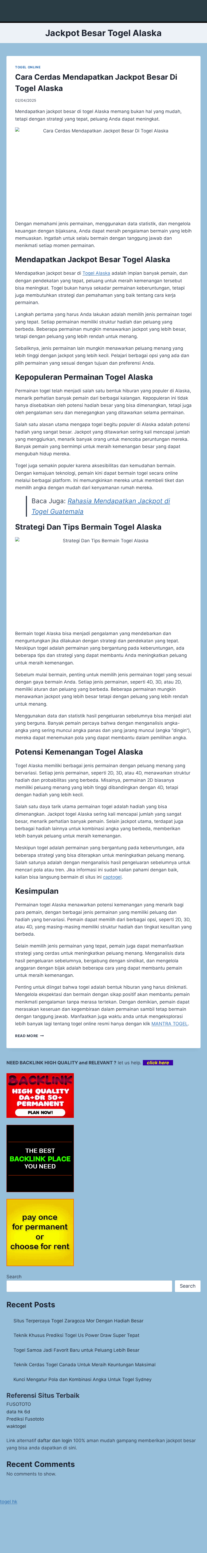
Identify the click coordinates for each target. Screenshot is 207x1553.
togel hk (8, 1501)
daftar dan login (54, 1440)
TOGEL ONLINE (27, 67)
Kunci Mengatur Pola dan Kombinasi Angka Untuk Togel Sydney (82, 1379)
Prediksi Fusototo (25, 1419)
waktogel (16, 1426)
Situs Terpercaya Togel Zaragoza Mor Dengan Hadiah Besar (78, 1320)
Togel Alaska (96, 273)
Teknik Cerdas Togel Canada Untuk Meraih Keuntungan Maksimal (84, 1364)
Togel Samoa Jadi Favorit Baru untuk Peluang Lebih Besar (76, 1350)
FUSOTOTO (18, 1404)
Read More (29, 1036)
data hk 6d (18, 1411)
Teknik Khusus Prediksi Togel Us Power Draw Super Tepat (76, 1335)
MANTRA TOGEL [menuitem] (169, 1023)
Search (14, 1276)
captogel (112, 877)
